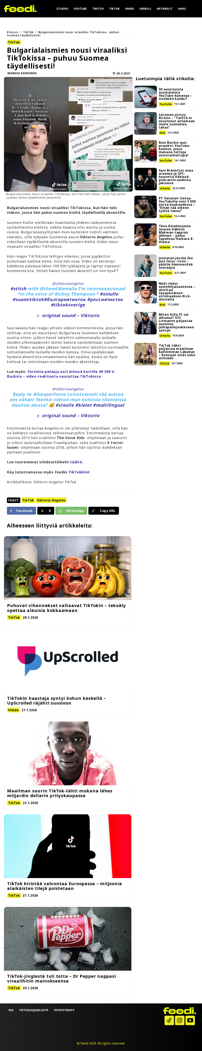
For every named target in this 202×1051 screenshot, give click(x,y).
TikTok (28, 32)
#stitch (18, 288)
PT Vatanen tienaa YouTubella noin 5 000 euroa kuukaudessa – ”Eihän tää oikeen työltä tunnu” (177, 204)
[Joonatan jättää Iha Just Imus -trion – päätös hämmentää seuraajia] (145, 265)
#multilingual (108, 405)
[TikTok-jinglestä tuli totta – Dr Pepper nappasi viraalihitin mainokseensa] (67, 939)
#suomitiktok (28, 299)
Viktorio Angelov (51, 500)
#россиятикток (105, 299)
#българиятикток (65, 299)
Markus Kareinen (21, 73)
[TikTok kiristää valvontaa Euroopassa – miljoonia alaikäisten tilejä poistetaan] (67, 846)
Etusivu (12, 32)
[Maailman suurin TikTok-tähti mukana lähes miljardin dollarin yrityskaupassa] (67, 753)
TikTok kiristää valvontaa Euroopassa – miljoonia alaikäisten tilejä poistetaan (64, 885)
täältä (76, 462)
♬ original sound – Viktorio (67, 315)
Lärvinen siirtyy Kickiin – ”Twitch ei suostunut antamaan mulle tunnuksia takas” (177, 121)
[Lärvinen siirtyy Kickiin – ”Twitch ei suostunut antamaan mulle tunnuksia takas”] (145, 123)
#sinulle (109, 294)
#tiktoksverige (68, 305)
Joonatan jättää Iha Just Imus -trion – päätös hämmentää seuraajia (176, 263)
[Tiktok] (169, 1020)
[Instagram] (179, 1020)
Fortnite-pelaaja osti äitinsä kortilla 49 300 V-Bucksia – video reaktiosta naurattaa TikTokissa (61, 374)
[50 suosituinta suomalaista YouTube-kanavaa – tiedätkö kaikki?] (145, 97)
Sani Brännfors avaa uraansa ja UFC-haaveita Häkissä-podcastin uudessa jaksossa (176, 176)
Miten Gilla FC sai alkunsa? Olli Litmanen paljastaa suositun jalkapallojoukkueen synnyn (176, 322)
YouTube (166, 104)
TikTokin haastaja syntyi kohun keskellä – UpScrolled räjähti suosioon (56, 700)
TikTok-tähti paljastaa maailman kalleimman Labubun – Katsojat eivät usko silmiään (177, 351)
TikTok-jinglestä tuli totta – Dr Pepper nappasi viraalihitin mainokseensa (61, 978)
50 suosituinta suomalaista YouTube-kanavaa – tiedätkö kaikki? (175, 94)
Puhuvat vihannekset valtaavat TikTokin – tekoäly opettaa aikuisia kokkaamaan (66, 607)
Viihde (13, 710)
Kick (162, 132)
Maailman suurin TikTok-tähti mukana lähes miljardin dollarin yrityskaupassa (59, 793)
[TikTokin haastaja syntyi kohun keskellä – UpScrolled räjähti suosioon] (67, 661)
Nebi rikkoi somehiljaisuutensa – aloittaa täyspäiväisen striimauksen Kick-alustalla (177, 291)
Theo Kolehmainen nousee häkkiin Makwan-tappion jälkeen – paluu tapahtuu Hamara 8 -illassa (177, 234)
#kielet (83, 405)
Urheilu (165, 188)
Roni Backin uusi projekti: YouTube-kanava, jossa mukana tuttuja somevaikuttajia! (175, 148)
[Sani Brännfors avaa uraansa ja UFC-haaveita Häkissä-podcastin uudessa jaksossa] (145, 179)
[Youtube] (190, 1020)
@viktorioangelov (67, 283)
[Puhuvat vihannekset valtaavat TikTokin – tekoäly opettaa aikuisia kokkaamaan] (67, 568)
